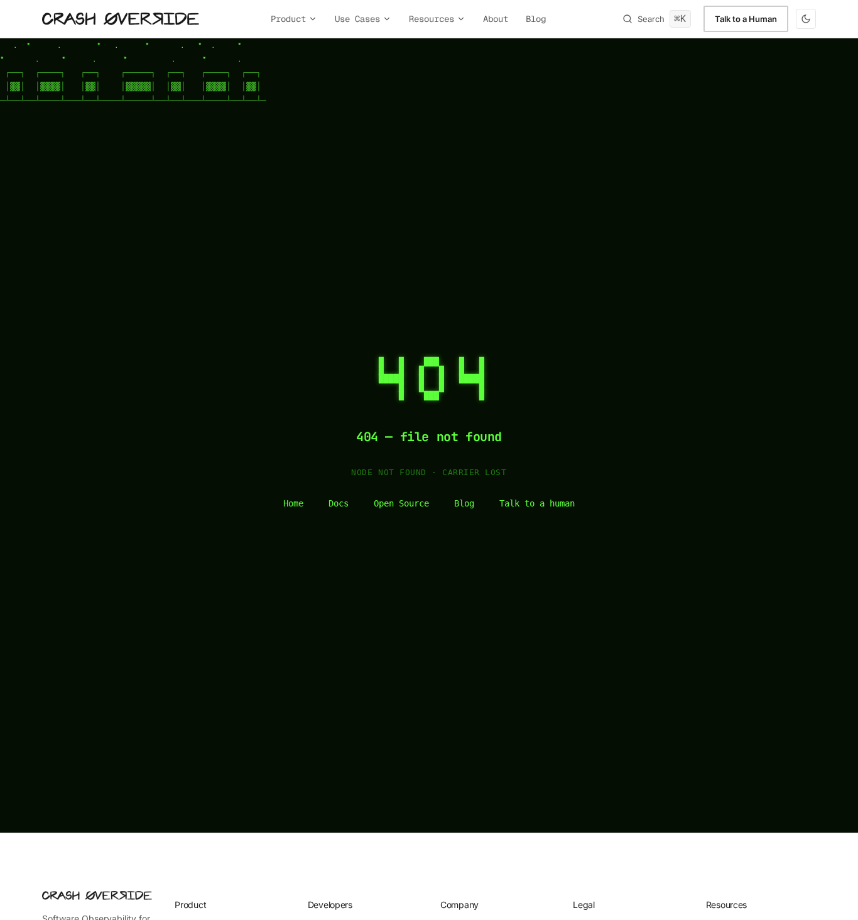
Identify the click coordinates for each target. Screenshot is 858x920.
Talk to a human (537, 503)
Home (293, 503)
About (495, 19)
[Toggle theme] (806, 19)
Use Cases (357, 19)
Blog (536, 19)
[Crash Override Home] (120, 19)
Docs (339, 503)
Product (288, 19)
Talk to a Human (746, 19)
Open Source (401, 503)
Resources (431, 19)
